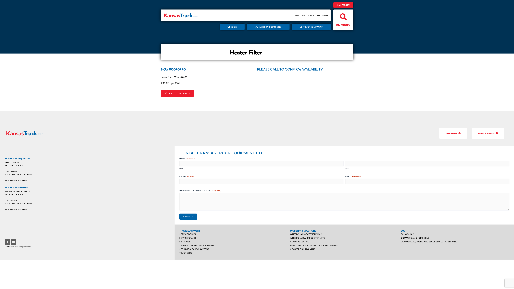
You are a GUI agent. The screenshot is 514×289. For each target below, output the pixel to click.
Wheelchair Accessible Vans (306, 234)
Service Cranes (187, 237)
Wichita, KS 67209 (14, 165)
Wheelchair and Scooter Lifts (307, 237)
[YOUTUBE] (13, 242)
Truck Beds (185, 252)
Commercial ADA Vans (302, 249)
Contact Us (313, 15)
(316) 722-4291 (343, 5)
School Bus (407, 234)
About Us (299, 15)
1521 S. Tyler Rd (13, 162)
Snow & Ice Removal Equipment (197, 245)
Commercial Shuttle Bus (415, 237)
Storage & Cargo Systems (194, 249)
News (325, 15)
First (181, 168)
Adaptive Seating (299, 241)
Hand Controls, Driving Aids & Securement (314, 245)
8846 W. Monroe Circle (17, 191)
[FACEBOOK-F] (7, 242)
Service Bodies (187, 234)
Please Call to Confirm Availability (290, 69)
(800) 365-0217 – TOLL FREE (18, 174)
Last (347, 168)
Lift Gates (184, 241)
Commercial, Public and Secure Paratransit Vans (429, 241)
